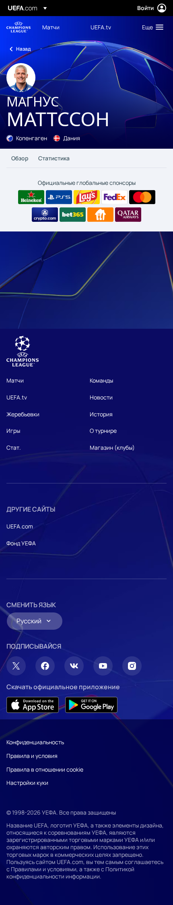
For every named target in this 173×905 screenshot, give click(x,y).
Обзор (20, 158)
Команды (101, 380)
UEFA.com (19, 526)
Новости (101, 397)
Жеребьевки (22, 414)
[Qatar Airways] (128, 214)
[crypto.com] (45, 214)
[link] (51, 27)
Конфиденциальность (35, 742)
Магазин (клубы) (112, 447)
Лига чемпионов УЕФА (18, 27)
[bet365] (73, 214)
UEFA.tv (16, 397)
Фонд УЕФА (21, 543)
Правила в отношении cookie (44, 769)
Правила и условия (32, 756)
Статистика (54, 158)
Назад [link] (23, 48)
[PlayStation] (59, 197)
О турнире (103, 430)
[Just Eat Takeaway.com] (100, 214)
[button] (151, 27)
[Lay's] (87, 197)
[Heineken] (31, 197)
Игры (13, 430)
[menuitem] (59, 27)
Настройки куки (27, 782)
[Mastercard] (142, 197)
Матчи (15, 380)
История (101, 414)
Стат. (13, 447)
